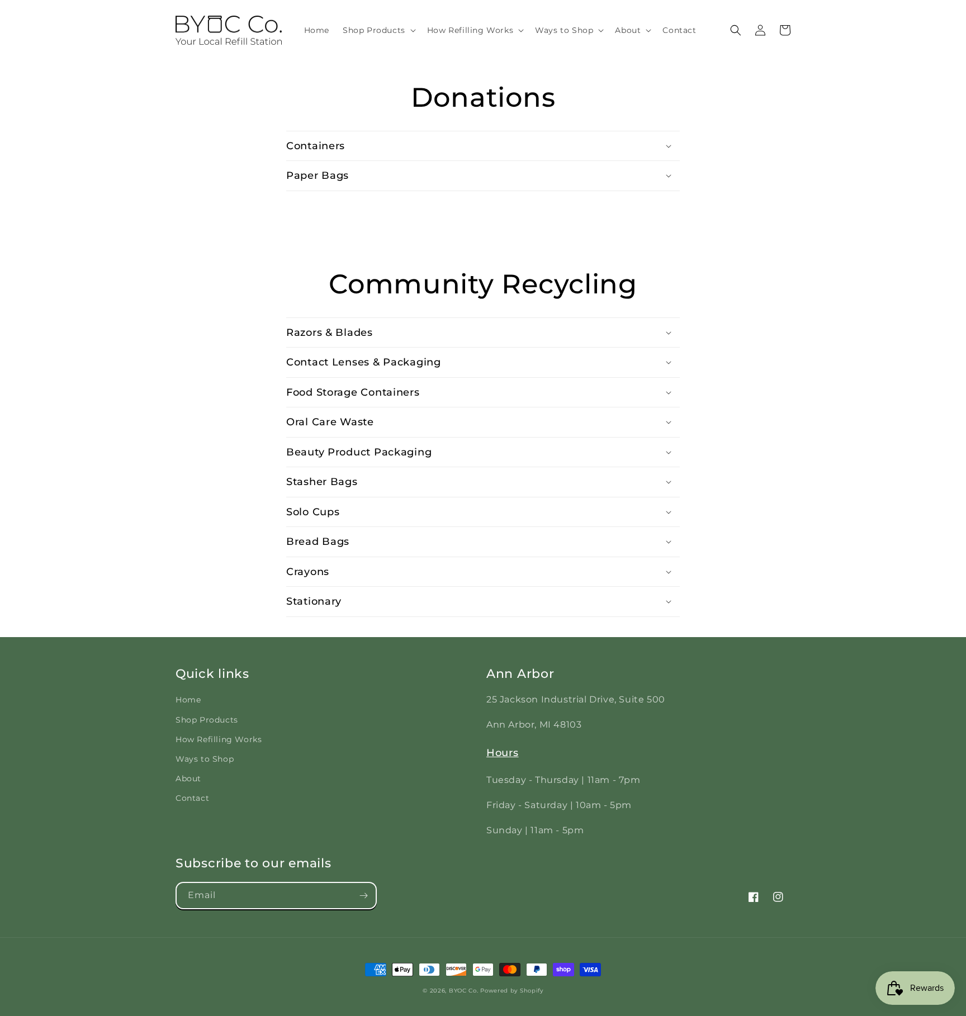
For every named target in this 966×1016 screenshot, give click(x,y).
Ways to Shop (205, 759)
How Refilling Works (219, 739)
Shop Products (207, 720)
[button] (378, 30)
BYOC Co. (464, 990)
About (188, 778)
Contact (192, 798)
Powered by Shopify (511, 990)
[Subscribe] (363, 895)
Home (188, 700)
